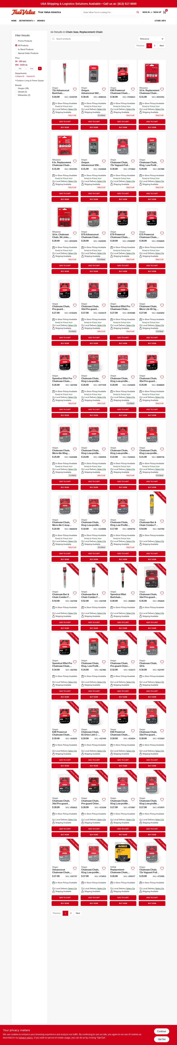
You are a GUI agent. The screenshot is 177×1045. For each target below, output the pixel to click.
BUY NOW (65, 127)
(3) (22, 92)
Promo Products (25, 41)
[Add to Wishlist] (75, 89)
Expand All (31, 76)
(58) (23, 88)
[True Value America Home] (23, 12)
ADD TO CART (65, 122)
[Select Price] (40, 68)
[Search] (138, 12)
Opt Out (161, 1039)
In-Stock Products (25, 49)
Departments (26, 21)
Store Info (160, 21)
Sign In (146, 12)
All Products (23, 45)
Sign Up (157, 12)
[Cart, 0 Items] (164, 12)
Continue (161, 1031)
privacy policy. (26, 1038)
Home (14, 21)
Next (162, 45)
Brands (41, 21)
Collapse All (19, 76)
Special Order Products (28, 53)
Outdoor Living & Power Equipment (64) (34, 80)
